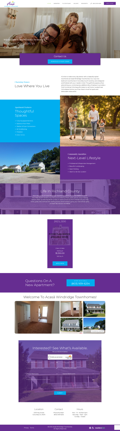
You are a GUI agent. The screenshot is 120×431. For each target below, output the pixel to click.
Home (49, 3)
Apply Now (109, 3)
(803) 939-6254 (96, 3)
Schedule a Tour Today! (60, 61)
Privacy (26, 428)
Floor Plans (66, 3)
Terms (32, 428)
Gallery (76, 3)
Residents (84, 3)
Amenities (57, 3)
